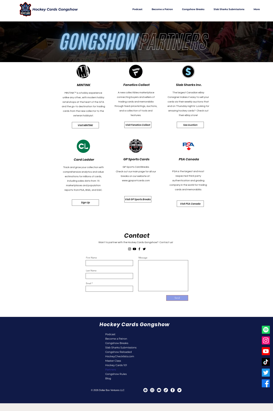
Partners (110, 369)
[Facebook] (139, 249)
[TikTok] (266, 362)
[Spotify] (266, 330)
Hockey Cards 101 (116, 365)
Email (88, 283)
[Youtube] (134, 249)
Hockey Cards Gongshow (55, 9)
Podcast (110, 334)
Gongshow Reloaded (116, 351)
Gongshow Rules (116, 374)
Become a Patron (116, 338)
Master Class (113, 360)
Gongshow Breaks (116, 343)
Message (143, 258)
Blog (108, 378)
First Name (91, 258)
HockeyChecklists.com (116, 356)
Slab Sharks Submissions (116, 347)
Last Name (91, 270)
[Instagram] (129, 249)
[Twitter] (144, 249)
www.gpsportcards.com (136, 180)
